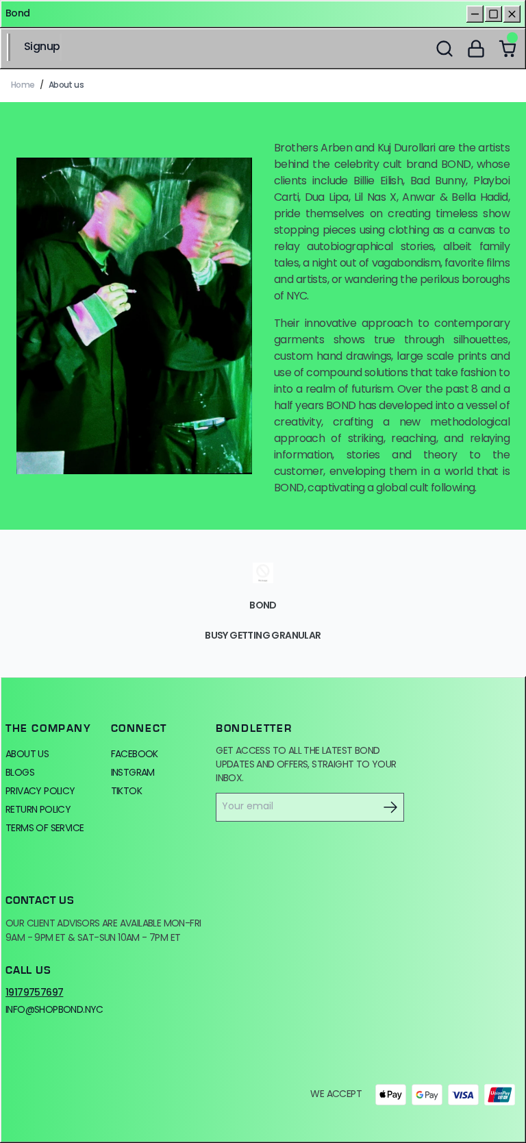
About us (27, 755)
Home (23, 86)
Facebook (134, 755)
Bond (17, 14)
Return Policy (38, 810)
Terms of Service (44, 829)
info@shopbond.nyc (54, 1010)
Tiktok (126, 792)
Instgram (133, 773)
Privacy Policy (40, 792)
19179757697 (34, 993)
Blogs (19, 773)
